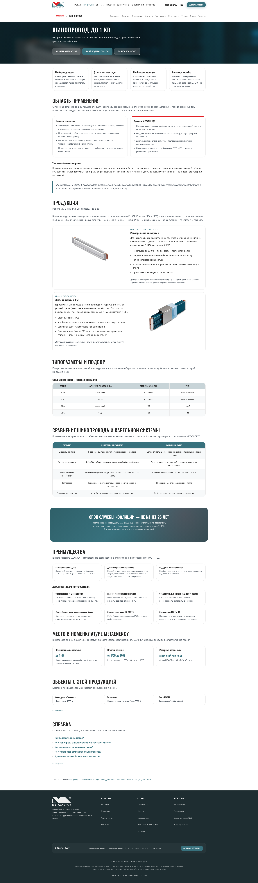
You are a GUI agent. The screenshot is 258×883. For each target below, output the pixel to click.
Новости (110, 5)
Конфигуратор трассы (97, 51)
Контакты (150, 5)
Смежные (202, 16)
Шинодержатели (108, 779)
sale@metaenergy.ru (97, 848)
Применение (114, 16)
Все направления (181, 824)
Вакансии (141, 831)
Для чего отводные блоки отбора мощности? (77, 756)
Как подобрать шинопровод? (69, 737)
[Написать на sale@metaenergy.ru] (181, 5)
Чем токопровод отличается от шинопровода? (78, 751)
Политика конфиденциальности (124, 876)
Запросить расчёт (127, 51)
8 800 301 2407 (171, 4)
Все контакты (156, 848)
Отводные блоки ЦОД (89, 779)
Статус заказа (143, 818)
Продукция (88, 5)
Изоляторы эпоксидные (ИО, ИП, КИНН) (134, 779)
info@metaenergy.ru (115, 848)
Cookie (144, 876)
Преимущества (160, 16)
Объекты (100, 5)
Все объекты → (59, 710)
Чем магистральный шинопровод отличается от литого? (83, 742)
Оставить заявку (196, 4)
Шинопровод (179, 804)
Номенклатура (173, 16)
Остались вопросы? (192, 848)
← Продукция (58, 16)
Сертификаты (123, 5)
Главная (77, 5)
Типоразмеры (137, 16)
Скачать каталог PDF (66, 51)
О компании (138, 5)
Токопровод (73, 779)
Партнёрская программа (147, 824)
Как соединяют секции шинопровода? (74, 747)
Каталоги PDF (143, 804)
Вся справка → (58, 763)
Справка (193, 16)
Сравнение (149, 16)
